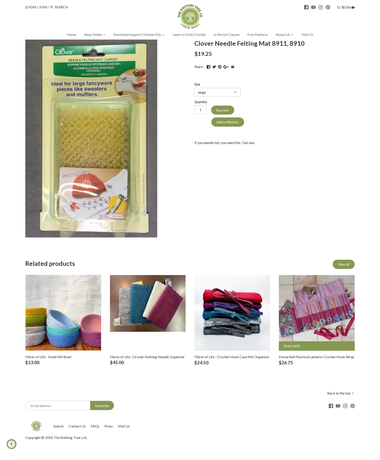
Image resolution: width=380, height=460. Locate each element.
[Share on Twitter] (214, 66)
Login (30, 7)
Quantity (200, 102)
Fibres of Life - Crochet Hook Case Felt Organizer (231, 357)
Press (108, 426)
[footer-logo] (36, 423)
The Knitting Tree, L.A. (70, 437)
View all (343, 264)
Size (197, 84)
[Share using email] (232, 66)
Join (43, 7)
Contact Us (77, 426)
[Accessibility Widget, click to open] (11, 444)
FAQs (95, 426)
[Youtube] (313, 7)
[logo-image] (190, 17)
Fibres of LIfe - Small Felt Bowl (48, 357)
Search (58, 426)
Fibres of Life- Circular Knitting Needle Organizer (147, 357)
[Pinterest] (328, 7)
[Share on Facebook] (208, 66)
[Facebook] (306, 7)
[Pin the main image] (219, 66)
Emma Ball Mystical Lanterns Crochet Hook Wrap (316, 357)
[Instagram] (320, 7)
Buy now (222, 110)
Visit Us (124, 426)
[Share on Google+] (226, 66)
